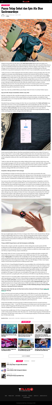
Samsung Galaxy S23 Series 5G (27, 318)
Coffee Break (17, 395)
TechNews (30, 395)
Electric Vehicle (26, 397)
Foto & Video (24, 395)
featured (18, 318)
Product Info (11, 395)
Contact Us (36, 395)
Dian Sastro (12, 318)
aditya (7, 16)
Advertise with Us (43, 395)
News (6, 395)
